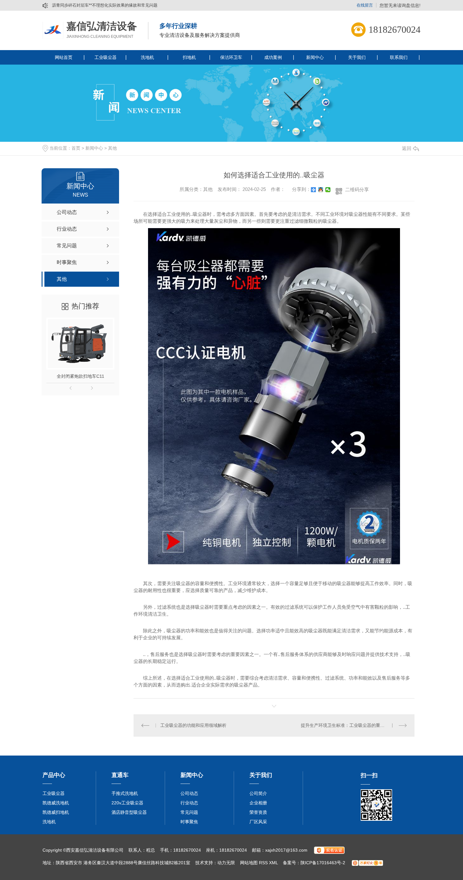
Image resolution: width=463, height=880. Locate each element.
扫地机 (189, 57)
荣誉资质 (258, 812)
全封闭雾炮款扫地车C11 (80, 376)
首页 (75, 148)
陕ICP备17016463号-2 (322, 862)
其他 (112, 148)
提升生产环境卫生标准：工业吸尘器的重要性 (345, 725)
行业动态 (189, 802)
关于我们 (357, 57)
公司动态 (189, 793)
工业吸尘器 (105, 57)
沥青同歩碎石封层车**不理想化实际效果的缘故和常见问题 (104, 5)
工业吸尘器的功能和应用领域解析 (193, 725)
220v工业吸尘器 (127, 802)
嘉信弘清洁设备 (101, 26)
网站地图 (249, 862)
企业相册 (258, 802)
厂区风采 (258, 821)
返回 (406, 148)
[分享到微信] (328, 189)
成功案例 (273, 57)
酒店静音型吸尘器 (129, 812)
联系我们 (399, 57)
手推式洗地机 (124, 793)
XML (273, 862)
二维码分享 (357, 189)
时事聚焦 (189, 821)
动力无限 (226, 862)
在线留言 (365, 5)
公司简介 (258, 793)
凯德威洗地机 (56, 802)
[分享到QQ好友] (320, 189)
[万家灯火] (367, 862)
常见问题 (189, 812)
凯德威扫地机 (56, 812)
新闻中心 (315, 57)
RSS (263, 862)
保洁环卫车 (231, 57)
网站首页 (63, 57)
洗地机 (147, 57)
